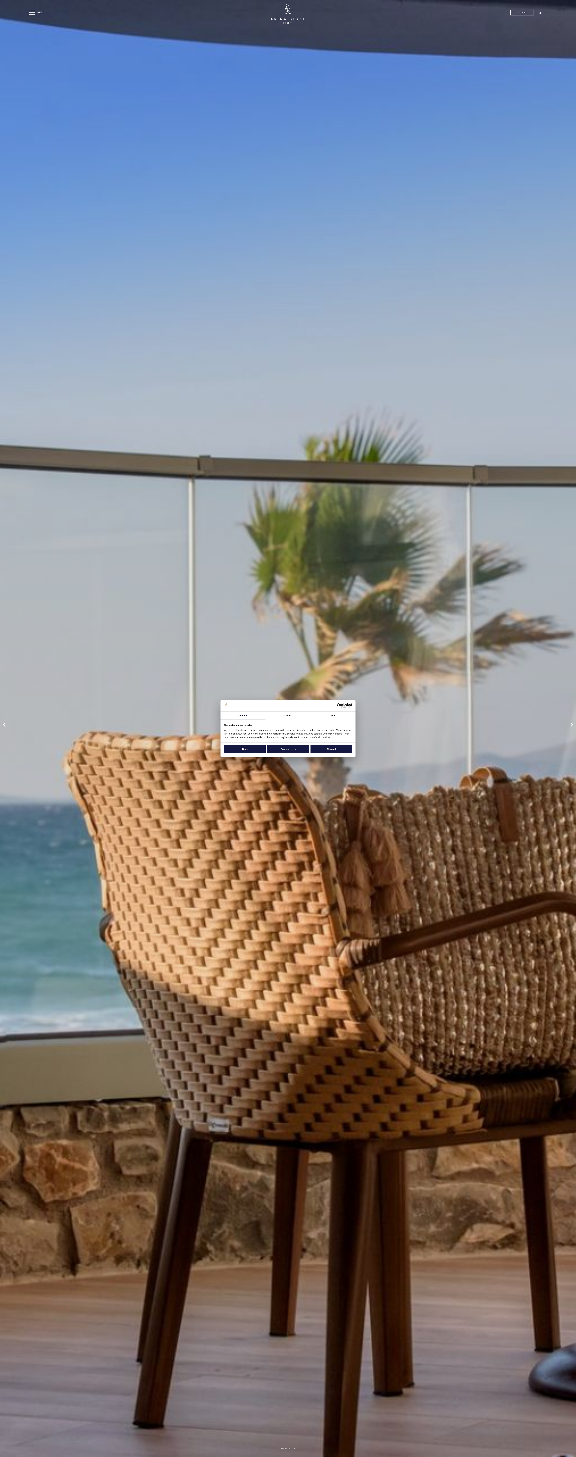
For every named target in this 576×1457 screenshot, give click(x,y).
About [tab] (333, 715)
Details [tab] (288, 715)
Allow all (331, 749)
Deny (245, 749)
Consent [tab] (243, 715)
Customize (286, 749)
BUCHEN (522, 12)
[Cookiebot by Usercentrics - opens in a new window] (339, 705)
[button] (36, 13)
